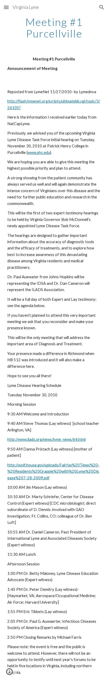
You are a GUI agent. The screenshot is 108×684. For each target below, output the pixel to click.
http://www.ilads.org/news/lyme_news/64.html (46, 439)
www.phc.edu (39, 152)
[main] (54, 27)
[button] (6, 7)
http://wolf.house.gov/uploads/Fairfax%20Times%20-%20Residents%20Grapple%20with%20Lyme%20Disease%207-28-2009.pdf (53, 471)
